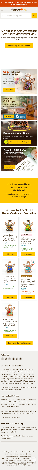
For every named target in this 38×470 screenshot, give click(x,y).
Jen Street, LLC (13, 462)
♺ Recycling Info (28, 460)
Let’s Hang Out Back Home (19, 45)
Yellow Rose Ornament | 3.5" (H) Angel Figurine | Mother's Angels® (28, 240)
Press (19, 460)
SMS (6, 454)
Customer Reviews (21, 452)
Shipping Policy (16, 458)
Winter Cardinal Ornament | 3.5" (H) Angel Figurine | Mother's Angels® (10, 322)
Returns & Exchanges (11, 456)
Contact (31, 452)
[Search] (34, 15)
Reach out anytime (7, 436)
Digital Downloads (25, 456)
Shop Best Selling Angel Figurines (19, 343)
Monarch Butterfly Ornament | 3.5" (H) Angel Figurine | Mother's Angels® (10, 237)
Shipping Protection (29, 458)
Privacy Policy (5, 458)
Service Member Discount (17, 454)
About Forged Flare (7, 452)
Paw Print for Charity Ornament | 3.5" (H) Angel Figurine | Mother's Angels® (28, 282)
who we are (17, 417)
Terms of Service (10, 460)
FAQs (29, 454)
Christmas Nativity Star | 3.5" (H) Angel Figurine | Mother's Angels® (9, 279)
